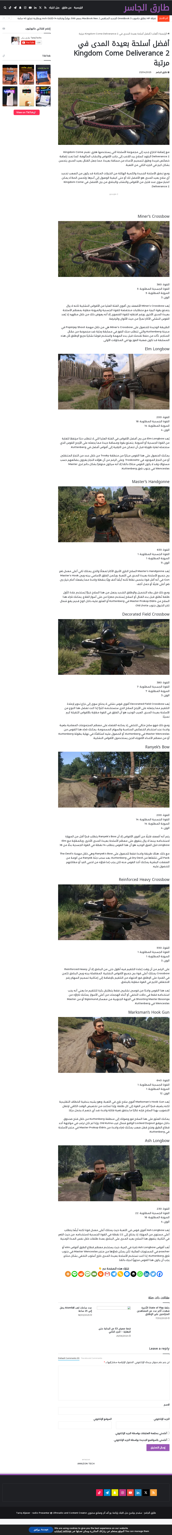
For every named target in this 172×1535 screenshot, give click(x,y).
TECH (91, 1463)
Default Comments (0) (68, 1358)
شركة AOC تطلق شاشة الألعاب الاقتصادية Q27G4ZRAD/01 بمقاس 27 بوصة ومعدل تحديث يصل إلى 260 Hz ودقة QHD (93, 18)
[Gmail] (107, 1274)
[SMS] (88, 1274)
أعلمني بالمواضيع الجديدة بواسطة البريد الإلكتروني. (140, 1440)
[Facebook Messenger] (127, 1274)
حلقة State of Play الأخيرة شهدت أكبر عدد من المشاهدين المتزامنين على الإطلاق (153, 1311)
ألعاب (155, 33)
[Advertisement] (108, 203)
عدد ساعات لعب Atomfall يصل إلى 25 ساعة (76, 1309)
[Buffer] (133, 1274)
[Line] (74, 1274)
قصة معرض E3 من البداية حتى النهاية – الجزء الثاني (115, 1330)
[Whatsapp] (140, 1274)
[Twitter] (153, 1274)
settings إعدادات (62, 1531)
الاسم (166, 1404)
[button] (10, 74)
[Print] (101, 1274)
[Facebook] (160, 1274)
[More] (68, 1274)
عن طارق (67, 7)
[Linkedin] (146, 1274)
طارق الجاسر (161, 72)
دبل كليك (54, 7)
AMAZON (82, 1463)
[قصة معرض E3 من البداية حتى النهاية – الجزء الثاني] (114, 1315)
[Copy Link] (120, 1274)
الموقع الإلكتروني (102, 1419)
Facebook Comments (91, 1358)
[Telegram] (114, 1274)
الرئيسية (78, 7)
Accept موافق (41, 1529)
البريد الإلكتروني (161, 1419)
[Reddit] (81, 1274)
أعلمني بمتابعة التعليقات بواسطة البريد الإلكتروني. (141, 1433)
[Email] (94, 1274)
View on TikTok (25, 112)
